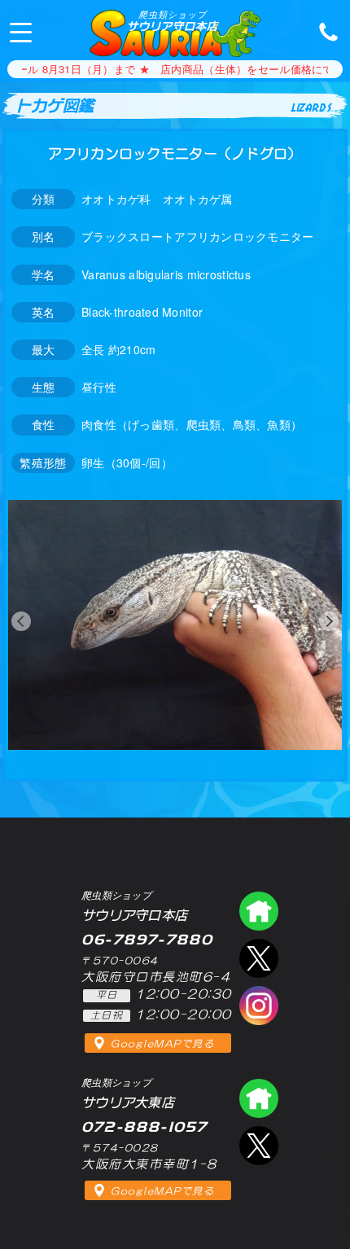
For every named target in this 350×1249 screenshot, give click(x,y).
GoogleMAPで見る (162, 1044)
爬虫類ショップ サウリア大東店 (258, 1098)
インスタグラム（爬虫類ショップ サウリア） (258, 1005)
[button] (21, 621)
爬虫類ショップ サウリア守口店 (258, 911)
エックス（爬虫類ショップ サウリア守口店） (258, 958)
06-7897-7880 (324, 31)
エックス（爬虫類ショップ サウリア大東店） (258, 1145)
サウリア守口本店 (172, 21)
